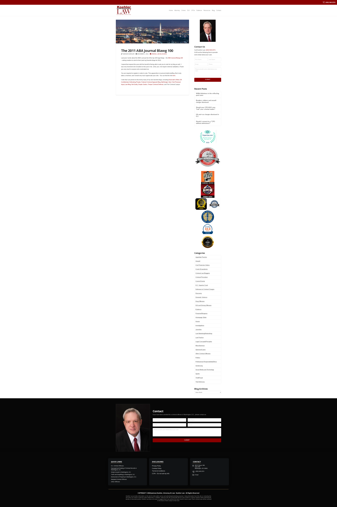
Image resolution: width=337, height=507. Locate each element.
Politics (198, 357)
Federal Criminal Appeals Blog (151, 82)
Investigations (200, 325)
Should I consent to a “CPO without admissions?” (205, 122)
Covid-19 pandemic (202, 269)
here (174, 75)
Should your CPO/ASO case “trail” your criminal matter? (205, 108)
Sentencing (199, 365)
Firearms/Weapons (201, 313)
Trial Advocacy (200, 382)
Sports (198, 373)
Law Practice (200, 337)
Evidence (198, 309)
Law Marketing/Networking (204, 333)
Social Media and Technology (205, 369)
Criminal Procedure (202, 277)
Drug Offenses (200, 301)
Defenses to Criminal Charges (205, 289)
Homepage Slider (201, 317)
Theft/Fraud (199, 378)
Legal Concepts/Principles (204, 341)
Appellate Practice (201, 257)
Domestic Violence (201, 297)
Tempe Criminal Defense (155, 84)
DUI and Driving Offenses (203, 305)
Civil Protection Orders (203, 265)
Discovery (199, 293)
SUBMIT (207, 79)
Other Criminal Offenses (203, 353)
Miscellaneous (200, 345)
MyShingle (164, 82)
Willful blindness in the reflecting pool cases (207, 94)
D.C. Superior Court (202, 285)
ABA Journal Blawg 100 (175, 58)
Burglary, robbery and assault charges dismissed (206, 101)
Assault (198, 261)
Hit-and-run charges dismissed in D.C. (207, 115)
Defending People (135, 82)
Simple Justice (142, 84)
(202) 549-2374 (210, 50)
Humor (198, 321)
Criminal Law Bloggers (159, 54)
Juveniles (198, 329)
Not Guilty (134, 84)
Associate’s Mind (174, 79)
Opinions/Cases (201, 349)
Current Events (200, 281)
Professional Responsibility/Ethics (206, 361)
